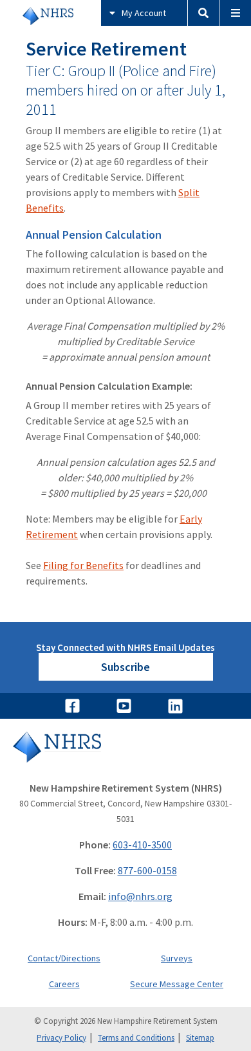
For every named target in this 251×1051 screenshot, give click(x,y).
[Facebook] (74, 706)
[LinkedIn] (177, 706)
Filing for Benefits (83, 565)
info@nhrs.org (140, 896)
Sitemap (200, 1037)
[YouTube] (125, 706)
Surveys (176, 958)
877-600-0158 (147, 870)
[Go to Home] (125, 756)
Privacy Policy (61, 1037)
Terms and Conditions (136, 1037)
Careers (64, 984)
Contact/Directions (64, 958)
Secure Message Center (176, 984)
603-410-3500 (142, 844)
